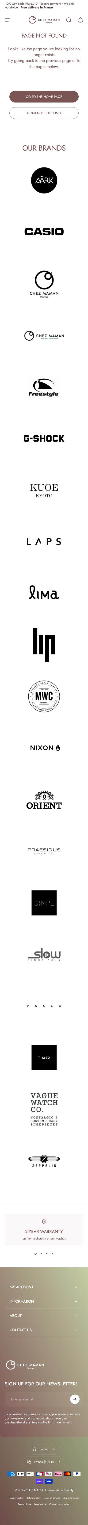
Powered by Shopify (60, 1490)
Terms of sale (24, 1504)
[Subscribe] (75, 1399)
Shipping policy (71, 1498)
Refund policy (34, 1498)
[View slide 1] (35, 1254)
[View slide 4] (52, 1254)
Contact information (59, 1504)
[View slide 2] (41, 1254)
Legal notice (40, 1504)
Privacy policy (16, 1498)
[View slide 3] (47, 1254)
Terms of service (51, 1498)
